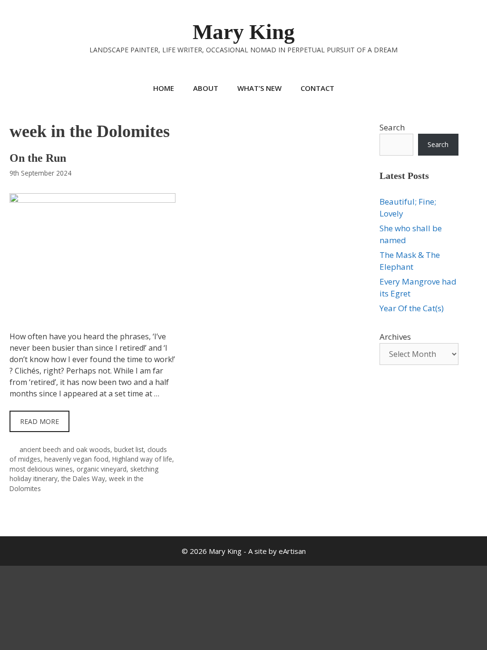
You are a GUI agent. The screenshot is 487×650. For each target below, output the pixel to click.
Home (163, 88)
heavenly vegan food (76, 458)
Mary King (244, 32)
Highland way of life (142, 458)
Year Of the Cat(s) (412, 308)
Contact (317, 88)
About (205, 88)
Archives (395, 336)
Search (392, 127)
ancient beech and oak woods (64, 449)
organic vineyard (102, 468)
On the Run (38, 158)
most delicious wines (41, 468)
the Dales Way (83, 478)
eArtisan (292, 551)
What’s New (259, 88)
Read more (39, 421)
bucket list (129, 449)
